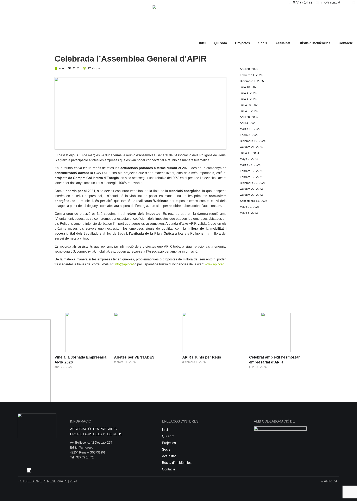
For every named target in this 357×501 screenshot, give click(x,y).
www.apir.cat (214, 264)
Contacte (346, 43)
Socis (262, 43)
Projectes (242, 43)
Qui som (220, 43)
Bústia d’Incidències (314, 43)
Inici (202, 43)
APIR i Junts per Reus (201, 357)
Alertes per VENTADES (134, 357)
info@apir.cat (124, 264)
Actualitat (282, 43)
